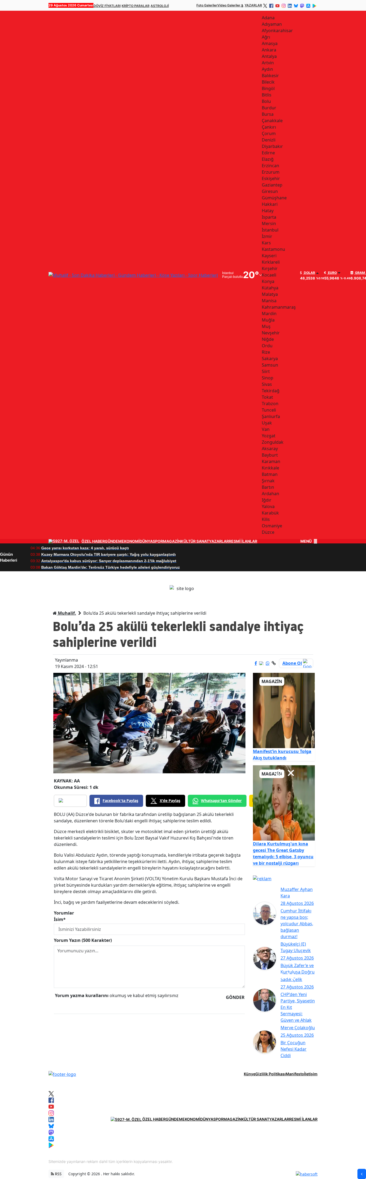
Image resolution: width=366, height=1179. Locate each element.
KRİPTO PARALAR (136, 6)
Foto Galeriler (206, 5)
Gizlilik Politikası (270, 1074)
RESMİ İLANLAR (243, 541)
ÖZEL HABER (93, 541)
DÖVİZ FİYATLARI (107, 6)
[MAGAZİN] (284, 710)
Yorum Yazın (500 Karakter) (83, 940)
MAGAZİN (172, 541)
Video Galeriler (228, 5)
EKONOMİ (131, 541)
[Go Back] (361, 1174)
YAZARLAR (253, 5)
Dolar (309, 272)
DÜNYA (146, 541)
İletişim (311, 1074)
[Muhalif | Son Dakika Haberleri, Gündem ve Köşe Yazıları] (62, 1074)
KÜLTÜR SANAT (195, 541)
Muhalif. (66, 613)
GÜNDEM (113, 541)
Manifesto (295, 1074)
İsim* (60, 919)
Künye (249, 1074)
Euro (332, 272)
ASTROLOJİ (160, 6)
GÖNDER (235, 997)
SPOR (158, 541)
